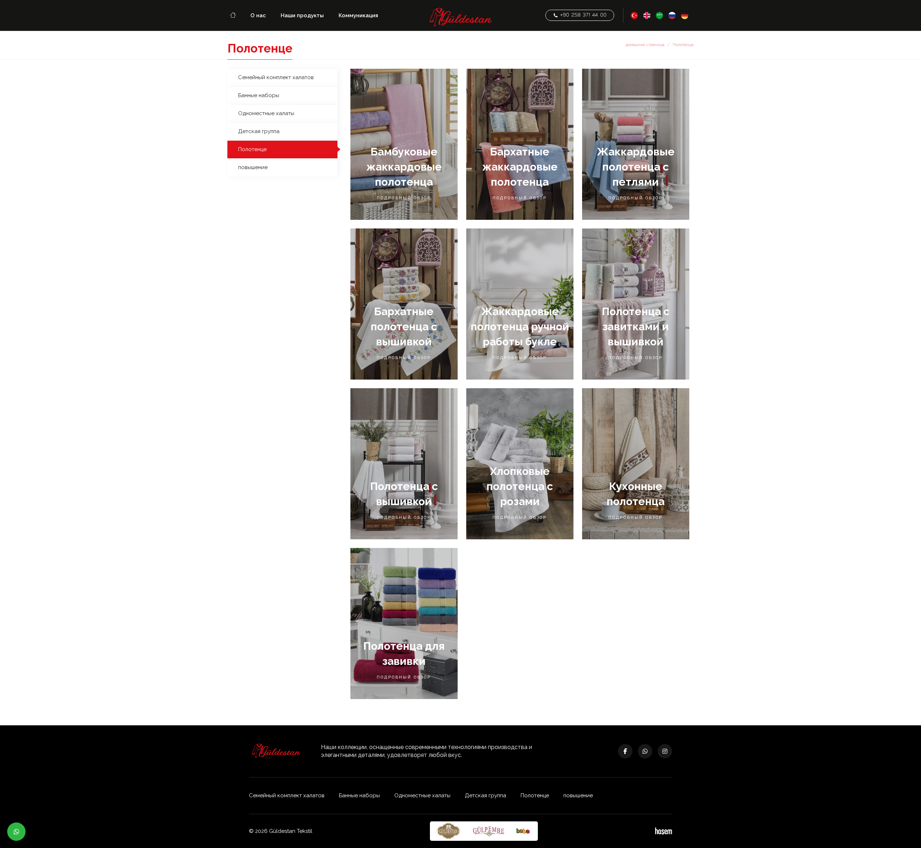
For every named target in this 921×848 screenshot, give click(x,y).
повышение (253, 167)
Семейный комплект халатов (276, 77)
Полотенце (252, 149)
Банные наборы (258, 95)
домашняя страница (645, 44)
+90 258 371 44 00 (582, 15)
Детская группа (259, 131)
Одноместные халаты (266, 113)
